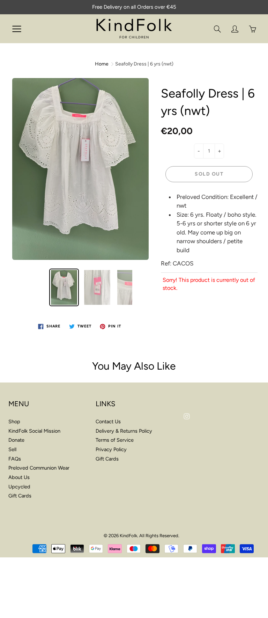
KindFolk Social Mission (34, 431)
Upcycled (19, 487)
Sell (12, 449)
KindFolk (128, 535)
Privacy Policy (111, 449)
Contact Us (108, 421)
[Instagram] (186, 416)
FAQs (14, 459)
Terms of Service (115, 440)
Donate (16, 440)
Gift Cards (19, 496)
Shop (14, 421)
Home (102, 64)
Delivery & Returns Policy (124, 431)
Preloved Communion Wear (38, 468)
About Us (19, 477)
